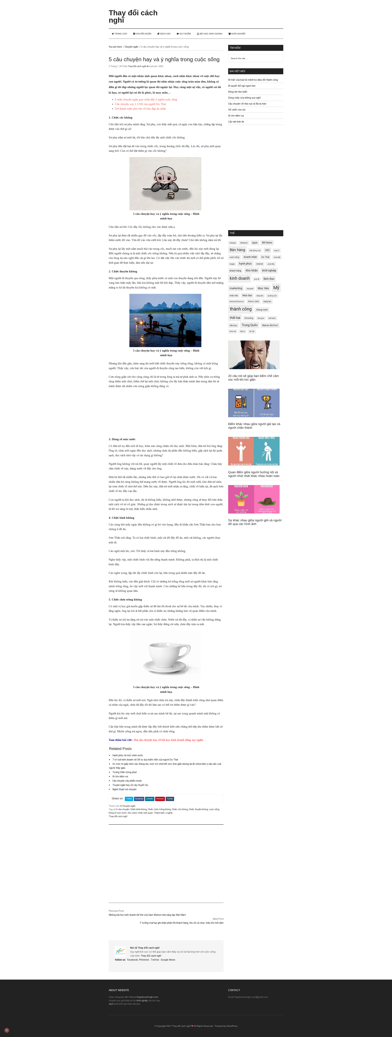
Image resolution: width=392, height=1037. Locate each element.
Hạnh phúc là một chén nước (127, 755)
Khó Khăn (252, 270)
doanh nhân (250, 257)
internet (259, 264)
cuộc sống (214, 809)
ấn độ (251, 331)
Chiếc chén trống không (159, 809)
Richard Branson (237, 301)
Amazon (244, 243)
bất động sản (255, 250)
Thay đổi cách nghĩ (133, 16)
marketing (236, 288)
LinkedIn (149, 799)
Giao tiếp (277, 257)
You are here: (115, 46)
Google (232, 264)
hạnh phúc (245, 263)
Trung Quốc (250, 325)
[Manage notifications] (6, 1030)
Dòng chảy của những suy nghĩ (244, 97)
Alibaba (233, 243)
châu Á (276, 251)
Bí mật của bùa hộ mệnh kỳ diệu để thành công (253, 79)
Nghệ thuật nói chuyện (124, 789)
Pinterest (160, 799)
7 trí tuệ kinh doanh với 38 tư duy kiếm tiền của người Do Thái (145, 759)
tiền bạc (233, 325)
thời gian (261, 318)
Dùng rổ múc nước (118, 813)
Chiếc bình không (138, 809)
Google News (168, 959)
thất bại (235, 318)
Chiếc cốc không (180, 809)
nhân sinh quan (145, 813)
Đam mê (233, 331)
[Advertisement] (227, 11)
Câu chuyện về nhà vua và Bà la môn (247, 103)
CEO (267, 250)
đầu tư (242, 331)
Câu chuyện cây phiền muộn (127, 780)
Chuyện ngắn (131, 46)
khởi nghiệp (269, 270)
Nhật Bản (247, 295)
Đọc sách (132, 813)
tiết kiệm (272, 318)
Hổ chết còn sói (236, 109)
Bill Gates (267, 242)
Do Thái (265, 257)
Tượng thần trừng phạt (124, 772)
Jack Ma (270, 264)
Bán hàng (237, 250)
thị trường (249, 318)
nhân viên (234, 295)
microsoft (250, 289)
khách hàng (235, 270)
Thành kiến (159, 813)
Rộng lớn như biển (237, 91)
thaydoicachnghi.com (147, 997)
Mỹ (276, 287)
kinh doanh (240, 278)
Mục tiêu (263, 288)
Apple (255, 242)
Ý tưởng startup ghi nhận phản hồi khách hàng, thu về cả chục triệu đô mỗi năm (182, 922)
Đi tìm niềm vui (120, 776)
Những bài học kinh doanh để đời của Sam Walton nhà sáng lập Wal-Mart (147, 914)
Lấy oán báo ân (236, 121)
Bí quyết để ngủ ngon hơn (241, 85)
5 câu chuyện (122, 809)
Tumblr (170, 799)
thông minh (262, 310)
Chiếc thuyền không (198, 809)
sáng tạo (267, 301)
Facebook (139, 799)
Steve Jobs (253, 301)
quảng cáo (272, 296)
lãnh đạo (269, 278)
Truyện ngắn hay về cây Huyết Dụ (130, 785)
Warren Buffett (270, 325)
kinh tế (256, 279)
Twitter (129, 799)
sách (111, 1004)
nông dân (259, 296)
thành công (241, 309)
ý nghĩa (169, 813)
